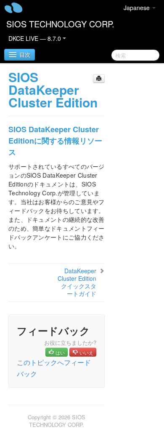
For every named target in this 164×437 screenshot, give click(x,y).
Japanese (137, 7)
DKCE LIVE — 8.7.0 (35, 38)
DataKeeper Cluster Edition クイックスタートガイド (77, 282)
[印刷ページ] (99, 78)
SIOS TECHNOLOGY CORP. (60, 24)
